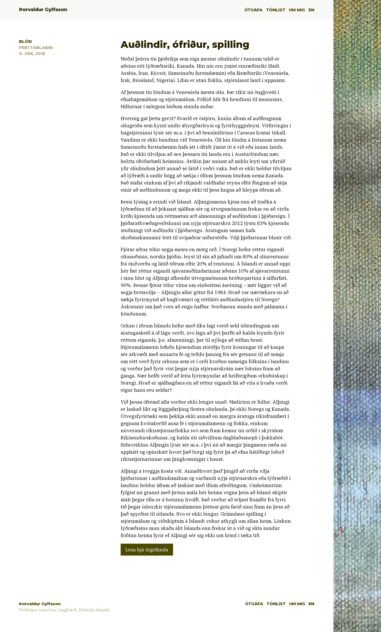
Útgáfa (254, 9)
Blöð (25, 41)
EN (311, 9)
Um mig (297, 9)
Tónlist (275, 9)
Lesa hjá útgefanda (146, 549)
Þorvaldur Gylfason (43, 9)
